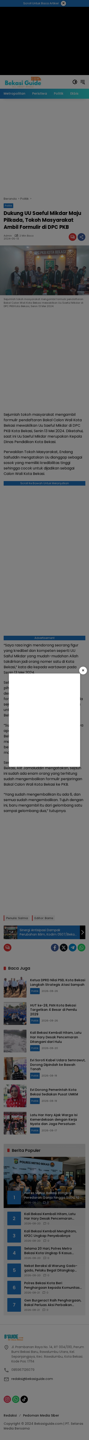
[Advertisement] (44, 720)
